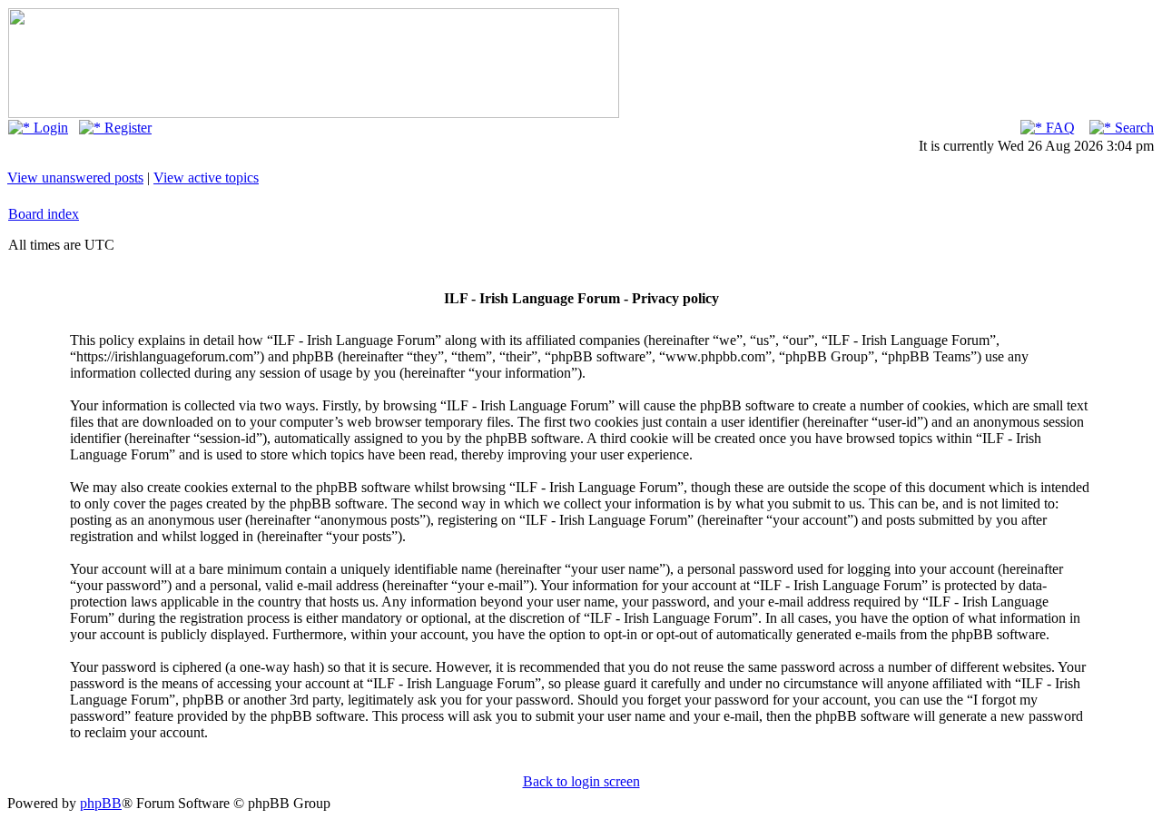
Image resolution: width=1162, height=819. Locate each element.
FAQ (1058, 127)
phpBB (101, 803)
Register (126, 127)
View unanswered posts (75, 177)
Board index (43, 214)
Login (49, 127)
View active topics (206, 177)
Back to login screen (581, 781)
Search (1132, 127)
